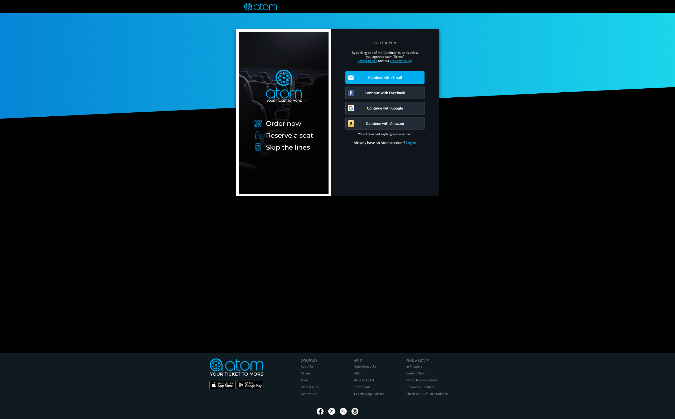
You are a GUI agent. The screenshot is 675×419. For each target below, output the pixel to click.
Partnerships (310, 387)
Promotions (362, 387)
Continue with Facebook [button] (385, 92)
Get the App (309, 394)
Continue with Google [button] (385, 108)
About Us (307, 366)
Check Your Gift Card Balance (427, 394)
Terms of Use (367, 61)
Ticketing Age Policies (369, 394)
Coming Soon (416, 373)
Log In (411, 142)
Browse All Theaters (420, 387)
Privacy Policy (401, 61)
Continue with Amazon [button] (385, 123)
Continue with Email (385, 77)
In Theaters (414, 366)
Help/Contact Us (365, 366)
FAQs (357, 373)
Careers (306, 373)
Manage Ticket (364, 380)
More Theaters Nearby (422, 380)
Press (304, 380)
